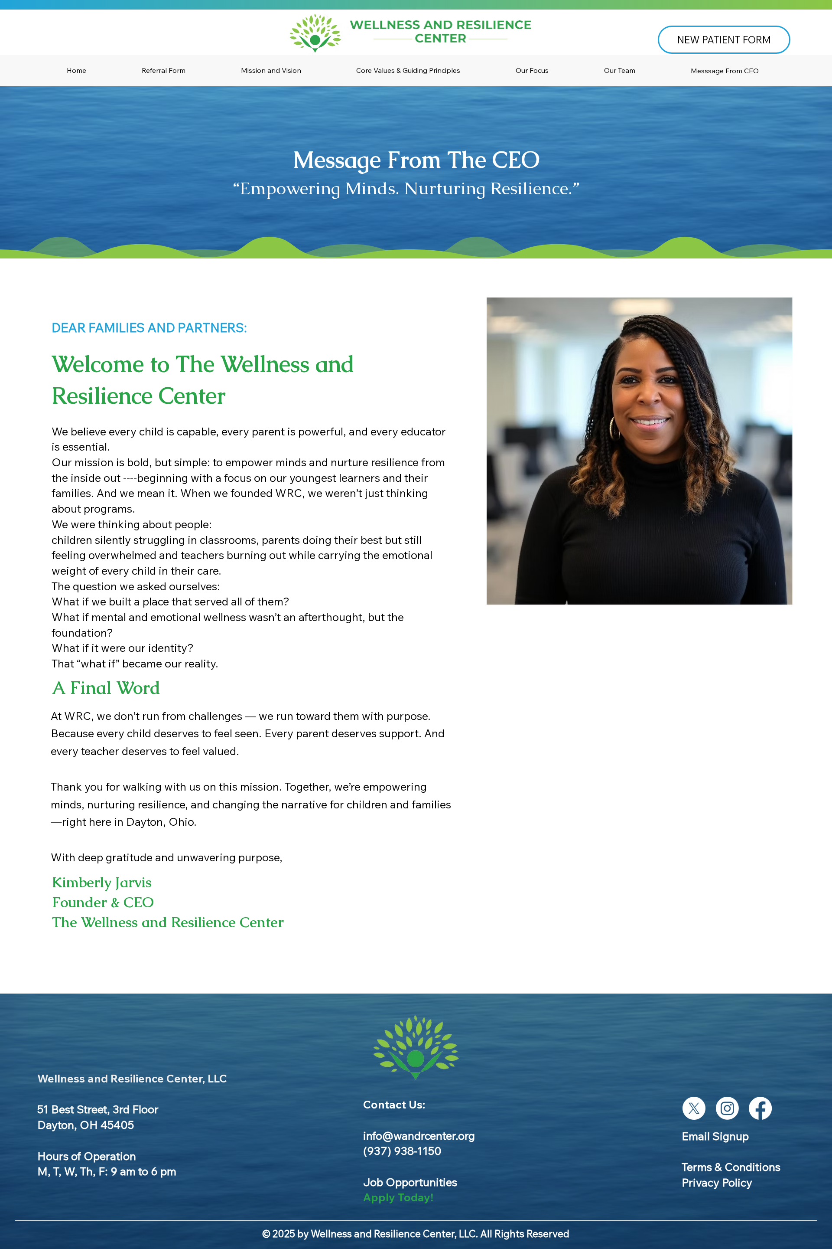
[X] (693, 1108)
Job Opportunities (410, 1182)
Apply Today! (398, 1197)
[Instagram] (727, 1108)
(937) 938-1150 (402, 1150)
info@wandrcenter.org (419, 1135)
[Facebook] (760, 1108)
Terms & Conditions (731, 1167)
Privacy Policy (717, 1182)
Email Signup (715, 1136)
